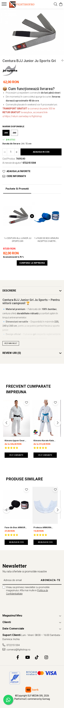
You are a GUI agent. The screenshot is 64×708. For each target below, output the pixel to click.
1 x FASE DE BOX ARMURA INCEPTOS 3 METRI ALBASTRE (46, 240)
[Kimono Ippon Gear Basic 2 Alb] (16, 418)
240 (6, 132)
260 (14, 132)
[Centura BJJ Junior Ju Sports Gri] (32, 32)
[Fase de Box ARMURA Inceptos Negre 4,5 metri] (16, 504)
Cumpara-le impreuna (32, 263)
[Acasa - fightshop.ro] (21, 4)
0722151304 (13, 645)
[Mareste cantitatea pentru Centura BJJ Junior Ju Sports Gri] (16, 151)
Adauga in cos (41, 152)
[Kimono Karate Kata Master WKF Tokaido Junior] (45, 418)
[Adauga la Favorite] (26, 402)
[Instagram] (46, 657)
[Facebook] (18, 657)
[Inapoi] (61, 61)
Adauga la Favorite (18, 171)
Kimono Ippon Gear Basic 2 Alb (15, 440)
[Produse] (4, 4)
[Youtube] (27, 657)
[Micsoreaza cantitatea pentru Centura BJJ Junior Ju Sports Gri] (4, 151)
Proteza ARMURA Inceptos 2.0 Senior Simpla (43, 527)
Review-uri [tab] (11, 352)
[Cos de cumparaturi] (60, 4)
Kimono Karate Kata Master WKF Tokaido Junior (43, 440)
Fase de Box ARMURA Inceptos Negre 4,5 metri (16, 527)
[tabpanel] (32, 32)
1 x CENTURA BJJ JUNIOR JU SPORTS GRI (17, 239)
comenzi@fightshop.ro (18, 649)
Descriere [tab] (9, 290)
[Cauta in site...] (55, 4)
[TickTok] (37, 657)
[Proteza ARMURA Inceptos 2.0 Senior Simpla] (45, 504)
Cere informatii (16, 176)
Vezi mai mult (10, 343)
